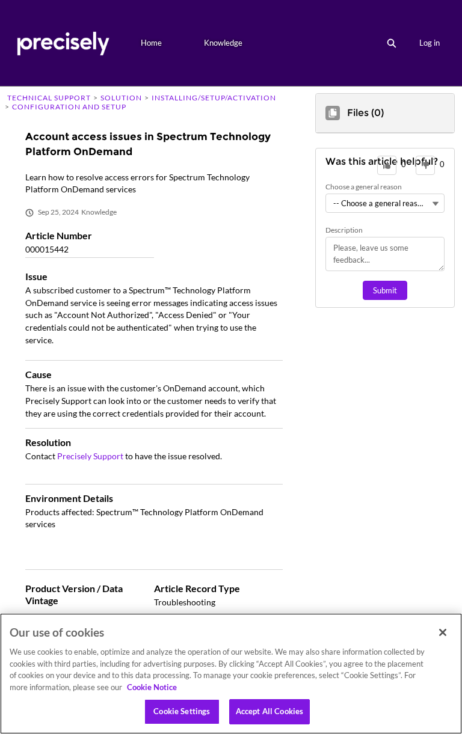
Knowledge (223, 42)
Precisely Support (90, 456)
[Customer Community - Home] (63, 43)
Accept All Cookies (269, 711)
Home (151, 42)
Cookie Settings (181, 711)
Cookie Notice (152, 687)
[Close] (443, 632)
